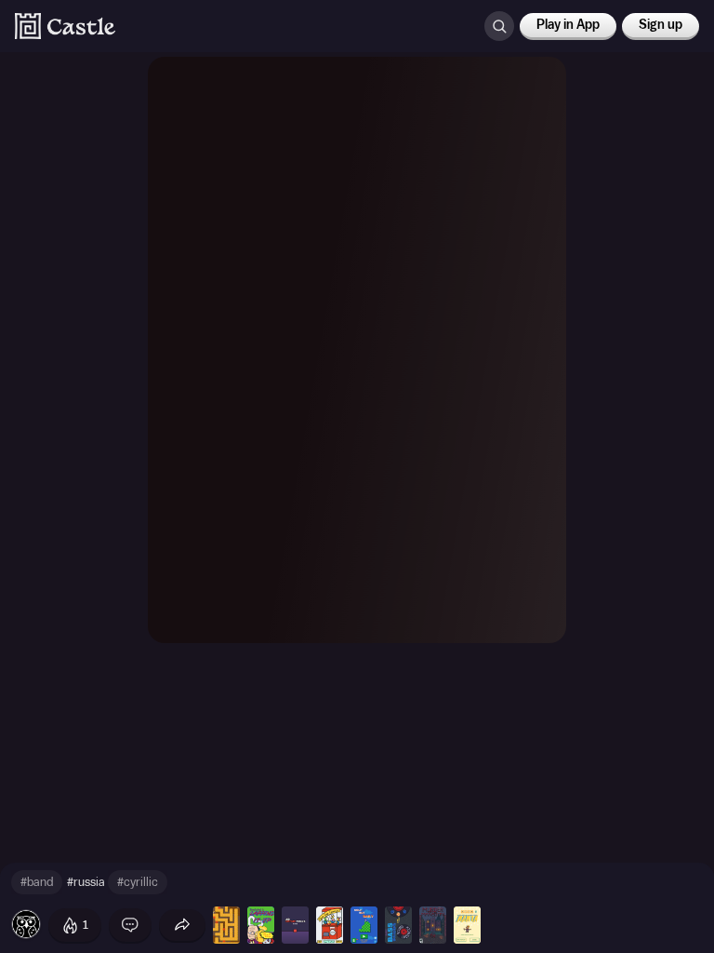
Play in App (568, 25)
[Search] (499, 26)
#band (36, 882)
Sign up (660, 25)
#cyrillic (137, 882)
